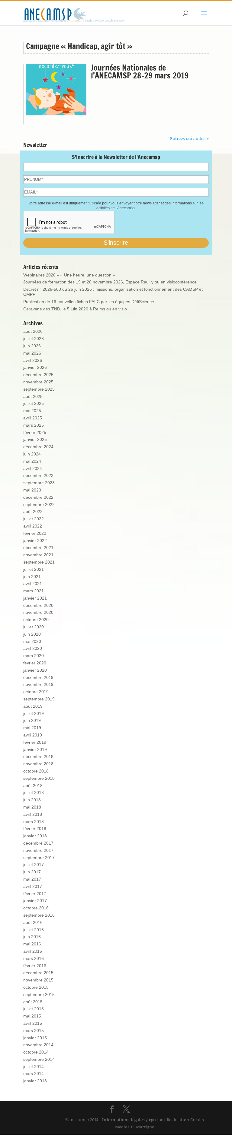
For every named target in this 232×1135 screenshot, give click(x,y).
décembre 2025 (38, 374)
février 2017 (34, 893)
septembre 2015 (39, 994)
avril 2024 (32, 468)
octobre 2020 (36, 619)
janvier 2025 (35, 439)
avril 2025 (32, 417)
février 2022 (34, 533)
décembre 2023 (38, 475)
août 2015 (33, 1001)
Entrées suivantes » (189, 138)
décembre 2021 (38, 547)
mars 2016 (33, 958)
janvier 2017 (35, 900)
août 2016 (33, 922)
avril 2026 (32, 360)
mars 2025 (33, 425)
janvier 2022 (35, 540)
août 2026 (33, 331)
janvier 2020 (35, 670)
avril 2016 (32, 951)
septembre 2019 (39, 699)
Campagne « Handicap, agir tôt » (79, 46)
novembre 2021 (38, 554)
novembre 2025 (38, 381)
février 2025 (34, 432)
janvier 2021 (35, 598)
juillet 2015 (33, 1008)
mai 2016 (32, 943)
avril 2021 (32, 583)
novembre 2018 (38, 763)
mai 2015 (32, 1016)
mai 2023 (32, 490)
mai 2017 (32, 879)
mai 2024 (32, 461)
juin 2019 (32, 720)
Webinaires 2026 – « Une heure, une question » (69, 275)
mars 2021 (33, 590)
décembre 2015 (38, 972)
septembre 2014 (39, 1059)
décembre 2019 (38, 677)
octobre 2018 (36, 771)
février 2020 (34, 662)
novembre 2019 (38, 684)
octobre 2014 (36, 1052)
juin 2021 (32, 576)
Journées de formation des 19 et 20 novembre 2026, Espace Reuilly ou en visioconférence (110, 282)
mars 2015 (33, 1030)
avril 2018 (32, 814)
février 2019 (34, 742)
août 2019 (33, 706)
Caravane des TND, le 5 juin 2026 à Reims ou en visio (75, 308)
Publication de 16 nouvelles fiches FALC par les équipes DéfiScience (88, 301)
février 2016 (34, 965)
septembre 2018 (39, 778)
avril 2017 (32, 886)
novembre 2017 (38, 850)
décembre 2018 (38, 756)
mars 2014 (33, 1073)
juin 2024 (32, 454)
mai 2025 (32, 410)
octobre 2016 (36, 907)
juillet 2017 (33, 864)
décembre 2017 (38, 843)
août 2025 (33, 396)
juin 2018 (32, 799)
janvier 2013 (35, 1080)
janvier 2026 (35, 367)
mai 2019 (32, 727)
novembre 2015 (38, 980)
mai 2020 (32, 641)
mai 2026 (32, 353)
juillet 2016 (33, 929)
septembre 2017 (39, 857)
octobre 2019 (36, 691)
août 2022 (33, 511)
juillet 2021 (33, 569)
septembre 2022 (39, 504)
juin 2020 (32, 634)
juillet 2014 (33, 1066)
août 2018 (33, 785)
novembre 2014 (38, 1044)
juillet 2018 (33, 792)
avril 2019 (32, 735)
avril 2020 (32, 648)
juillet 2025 (33, 403)
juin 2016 (32, 936)
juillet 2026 (33, 338)
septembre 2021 (39, 562)
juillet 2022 (33, 518)
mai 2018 (32, 807)
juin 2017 (32, 871)
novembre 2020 (38, 612)
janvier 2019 (35, 749)
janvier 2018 (35, 835)
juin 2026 (32, 345)
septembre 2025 (39, 389)
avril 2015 (32, 1023)
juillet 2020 (33, 626)
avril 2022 (32, 526)
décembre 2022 (38, 497)
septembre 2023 (39, 482)
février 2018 (34, 828)
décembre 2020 (38, 605)
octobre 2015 (36, 987)
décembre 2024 (38, 446)
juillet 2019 (33, 713)
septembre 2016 (39, 915)
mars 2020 (33, 655)
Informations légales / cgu (129, 1119)
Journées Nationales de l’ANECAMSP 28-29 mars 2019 (140, 71)
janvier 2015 (35, 1037)
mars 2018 (33, 821)
